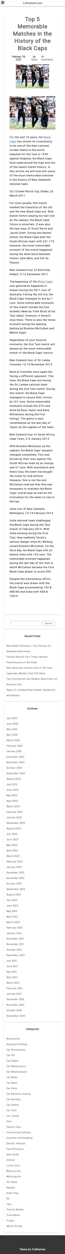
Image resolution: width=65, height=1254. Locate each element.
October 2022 (14, 883)
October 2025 (14, 767)
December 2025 (15, 756)
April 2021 (12, 977)
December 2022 (15, 872)
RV (8, 1198)
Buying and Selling (16, 1044)
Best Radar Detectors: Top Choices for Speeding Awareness (28, 648)
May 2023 (11, 845)
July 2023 (11, 834)
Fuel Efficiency (15, 1149)
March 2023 (13, 856)
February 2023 (14, 861)
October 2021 (14, 949)
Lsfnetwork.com (32, 3)
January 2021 (14, 993)
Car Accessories (16, 1049)
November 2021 (15, 944)
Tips (8, 1204)
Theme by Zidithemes (32, 1249)
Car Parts (11, 1088)
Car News (12, 1082)
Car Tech (11, 1110)
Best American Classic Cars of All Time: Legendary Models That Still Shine (29, 670)
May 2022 (11, 911)
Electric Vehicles (16, 1143)
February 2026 (14, 745)
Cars (9, 1121)
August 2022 (13, 894)
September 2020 (15, 1015)
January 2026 (14, 751)
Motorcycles (13, 1171)
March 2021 (13, 982)
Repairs (10, 1187)
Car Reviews (13, 1099)
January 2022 (14, 933)
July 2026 (11, 718)
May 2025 (11, 795)
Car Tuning (12, 1115)
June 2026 (12, 723)
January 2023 (14, 867)
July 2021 (11, 960)
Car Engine (12, 1060)
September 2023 (15, 823)
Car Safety (12, 1104)
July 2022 (11, 900)
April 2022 (12, 916)
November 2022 (15, 878)
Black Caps (45, 281)
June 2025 (12, 789)
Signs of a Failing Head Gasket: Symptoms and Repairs (31, 692)
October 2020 (14, 1010)
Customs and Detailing (19, 1138)
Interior (10, 1160)
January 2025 (14, 817)
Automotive (13, 1038)
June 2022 (12, 905)
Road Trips (12, 1193)
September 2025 (15, 773)
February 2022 (14, 927)
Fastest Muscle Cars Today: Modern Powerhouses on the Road (27, 659)
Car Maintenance (16, 1066)
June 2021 (12, 966)
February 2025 (14, 812)
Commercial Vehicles (18, 1132)
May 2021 (11, 971)
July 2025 (11, 784)
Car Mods (12, 1077)
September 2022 (15, 889)
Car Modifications (16, 1071)
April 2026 (12, 734)
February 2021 (14, 988)
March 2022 (13, 922)
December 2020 (15, 999)
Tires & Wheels (15, 1209)
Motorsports (13, 1176)
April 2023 (12, 850)
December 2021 (15, 938)
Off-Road (11, 1182)
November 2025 (15, 762)
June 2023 (12, 839)
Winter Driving (14, 1226)
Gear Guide (12, 1154)
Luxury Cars (13, 1165)
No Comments (47, 58)
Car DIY (10, 1055)
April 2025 (12, 801)
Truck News (13, 1215)
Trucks (10, 1220)
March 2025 (13, 806)
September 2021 (15, 955)
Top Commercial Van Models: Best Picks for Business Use (32, 681)
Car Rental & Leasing (18, 1093)
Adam (34, 59)
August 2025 (13, 778)
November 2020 (15, 1004)
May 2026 (11, 729)
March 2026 (13, 740)
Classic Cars (13, 1126)
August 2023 (13, 828)
